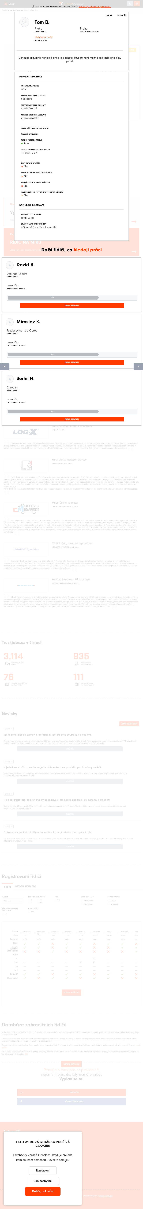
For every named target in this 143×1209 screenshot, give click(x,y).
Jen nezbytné (43, 1180)
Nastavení (42, 1170)
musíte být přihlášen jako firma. (95, 6)
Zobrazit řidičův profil (72, 305)
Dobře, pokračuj (42, 1191)
